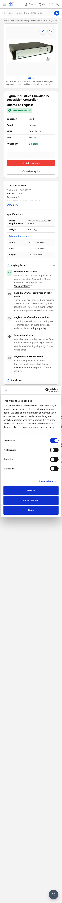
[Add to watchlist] (50, 31)
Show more (12, 205)
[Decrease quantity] (10, 155)
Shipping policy (38, 328)
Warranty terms (22, 285)
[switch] (54, 450)
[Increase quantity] (52, 155)
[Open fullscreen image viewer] (31, 51)
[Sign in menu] (57, 4)
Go (57, 13)
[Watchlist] (51, 4)
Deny (31, 510)
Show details (46, 481)
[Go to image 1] (29, 78)
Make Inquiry (33, 171)
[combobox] (31, 13)
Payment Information (25, 367)
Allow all (31, 490)
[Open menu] (4, 4)
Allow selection (31, 500)
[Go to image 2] (33, 78)
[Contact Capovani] (53, 894)
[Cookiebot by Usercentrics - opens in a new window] (45, 390)
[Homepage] (11, 4)
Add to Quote (33, 163)
